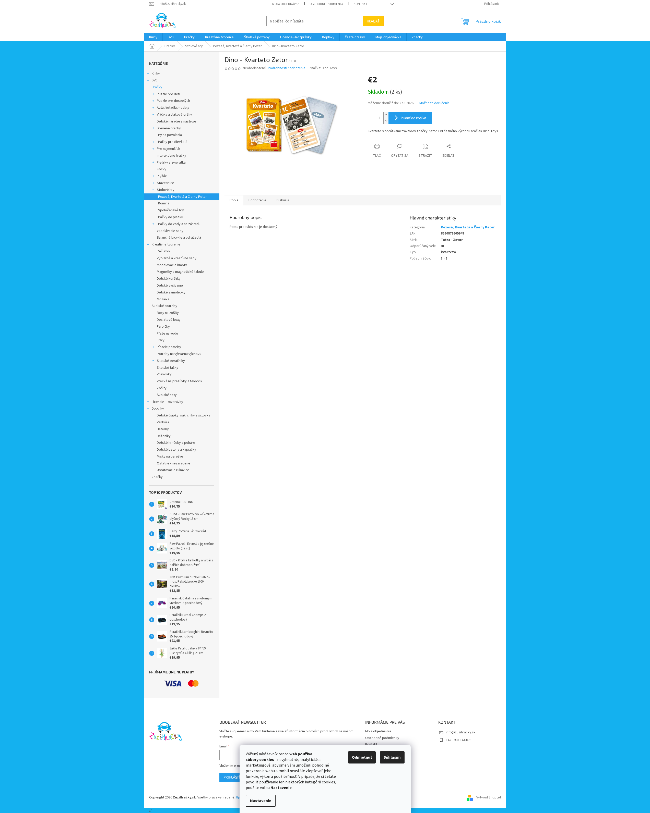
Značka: (323, 68)
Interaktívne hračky (171, 155)
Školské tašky (167, 367)
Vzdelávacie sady (170, 230)
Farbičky (163, 326)
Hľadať (373, 21)
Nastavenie (260, 801)
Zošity (162, 388)
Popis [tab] (234, 200)
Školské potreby (164, 306)
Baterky (163, 429)
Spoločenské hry (171, 210)
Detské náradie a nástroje (176, 121)
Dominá (163, 203)
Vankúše (163, 422)
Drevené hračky (169, 128)
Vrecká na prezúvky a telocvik (179, 381)
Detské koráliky (169, 278)
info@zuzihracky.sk (461, 732)
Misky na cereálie (170, 456)
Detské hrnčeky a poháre (176, 442)
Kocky (161, 169)
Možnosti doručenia (434, 103)
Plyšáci (162, 176)
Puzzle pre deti (168, 94)
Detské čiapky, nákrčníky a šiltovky (183, 415)
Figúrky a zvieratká (171, 162)
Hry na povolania (169, 135)
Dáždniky (164, 436)
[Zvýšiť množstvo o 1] (385, 115)
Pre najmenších (168, 148)
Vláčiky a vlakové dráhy (174, 114)
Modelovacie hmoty (172, 265)
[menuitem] (153, 37)
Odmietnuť (362, 757)
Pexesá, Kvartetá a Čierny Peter (182, 196)
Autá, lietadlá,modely (173, 107)
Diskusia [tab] (283, 200)
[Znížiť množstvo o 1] (385, 121)
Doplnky (158, 408)
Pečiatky (163, 251)
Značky (157, 476)
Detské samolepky (171, 292)
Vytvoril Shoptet (488, 797)
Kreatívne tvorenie (166, 244)
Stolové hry (165, 189)
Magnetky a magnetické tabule (180, 271)
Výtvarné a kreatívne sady (176, 258)
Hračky (157, 87)
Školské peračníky (171, 360)
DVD (155, 80)
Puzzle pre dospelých (173, 100)
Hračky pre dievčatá (172, 141)
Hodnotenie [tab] (257, 200)
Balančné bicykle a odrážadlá (179, 237)
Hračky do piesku (170, 217)
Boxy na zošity (168, 312)
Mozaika (163, 299)
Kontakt (360, 4)
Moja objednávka (285, 4)
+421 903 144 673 (458, 740)
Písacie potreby (169, 347)
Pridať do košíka (413, 118)
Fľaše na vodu (167, 333)
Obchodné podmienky (327, 4)
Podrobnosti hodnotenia (286, 68)
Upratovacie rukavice (173, 470)
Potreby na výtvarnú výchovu (179, 353)
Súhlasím (392, 757)
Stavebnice (165, 183)
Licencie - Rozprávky (167, 401)
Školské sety (167, 395)
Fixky (160, 340)
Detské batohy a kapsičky (176, 449)
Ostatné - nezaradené (173, 463)
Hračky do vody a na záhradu (178, 224)
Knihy (156, 73)
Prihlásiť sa (234, 777)
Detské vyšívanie (170, 285)
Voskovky (164, 374)
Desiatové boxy (169, 319)
